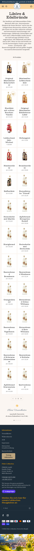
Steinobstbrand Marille (9, 217)
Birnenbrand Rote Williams (24, 329)
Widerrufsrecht (7, 437)
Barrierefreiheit (7, 451)
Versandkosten (6, 433)
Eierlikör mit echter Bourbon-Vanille (9, 111)
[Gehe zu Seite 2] (21, 398)
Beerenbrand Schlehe (24, 356)
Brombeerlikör (25, 166)
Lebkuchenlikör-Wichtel (9, 140)
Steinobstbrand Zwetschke (24, 246)
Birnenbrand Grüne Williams (24, 301)
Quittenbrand (25, 385)
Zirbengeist (24, 138)
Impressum (5, 443)
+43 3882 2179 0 (7, 479)
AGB (3, 440)
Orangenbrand (9, 300)
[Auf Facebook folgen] (3, 515)
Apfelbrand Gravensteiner (9, 386)
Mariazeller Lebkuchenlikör (24, 80)
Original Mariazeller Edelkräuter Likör (25, 111)
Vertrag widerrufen (8, 456)
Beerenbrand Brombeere (9, 274)
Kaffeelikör (9, 191)
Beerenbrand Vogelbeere (9, 329)
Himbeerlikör (9, 166)
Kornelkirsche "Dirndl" (24, 192)
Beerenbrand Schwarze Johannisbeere (9, 358)
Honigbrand (9, 244)
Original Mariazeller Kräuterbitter (9, 81)
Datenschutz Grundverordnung (8, 447)
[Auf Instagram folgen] (7, 515)
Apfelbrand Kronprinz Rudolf (24, 218)
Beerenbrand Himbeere (24, 273)
